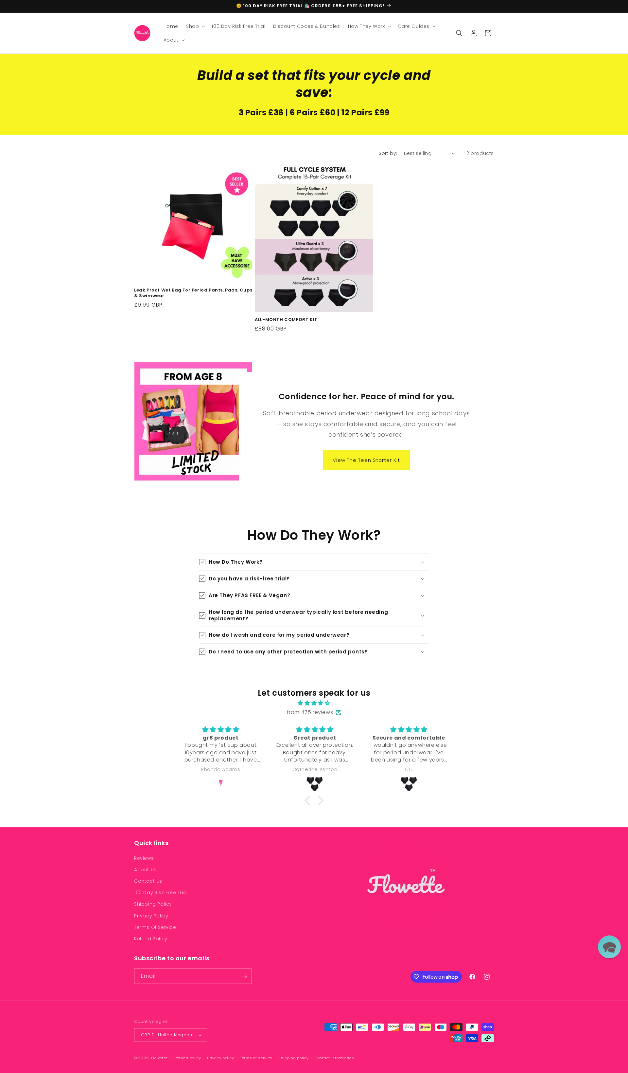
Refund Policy (150, 938)
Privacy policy (220, 1058)
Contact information (334, 1058)
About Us (145, 869)
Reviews (144, 858)
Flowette (159, 1058)
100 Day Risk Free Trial (161, 892)
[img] (314, 703)
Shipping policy (293, 1058)
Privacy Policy (151, 916)
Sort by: (388, 153)
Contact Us (148, 881)
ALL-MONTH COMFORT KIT (286, 320)
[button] (195, 26)
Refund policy (188, 1058)
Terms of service (256, 1058)
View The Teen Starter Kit (366, 460)
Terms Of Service (155, 927)
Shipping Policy (153, 904)
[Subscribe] (244, 976)
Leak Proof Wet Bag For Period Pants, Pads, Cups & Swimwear (193, 293)
